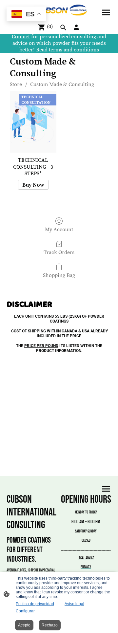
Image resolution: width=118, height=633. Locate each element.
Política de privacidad (35, 604)
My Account (59, 229)
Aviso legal (74, 604)
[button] (63, 27)
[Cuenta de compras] (76, 27)
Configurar (25, 611)
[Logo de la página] (59, 10)
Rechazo (50, 625)
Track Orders (59, 252)
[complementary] (26, 15)
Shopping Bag (59, 275)
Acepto (24, 625)
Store (16, 84)
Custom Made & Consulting (62, 84)
